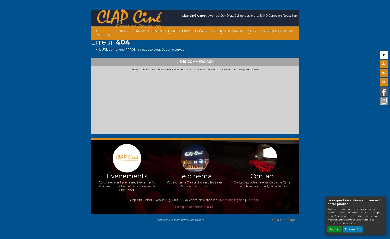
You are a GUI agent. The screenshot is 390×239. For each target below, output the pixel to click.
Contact (252, 200)
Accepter (335, 229)
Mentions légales (232, 200)
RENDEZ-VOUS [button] (231, 31)
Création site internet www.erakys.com (181, 219)
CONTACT (287, 31)
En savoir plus (353, 229)
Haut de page (284, 220)
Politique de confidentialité (194, 207)
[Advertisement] (195, 101)
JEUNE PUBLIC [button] (178, 31)
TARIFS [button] (253, 31)
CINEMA (270, 31)
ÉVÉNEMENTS (205, 31)
